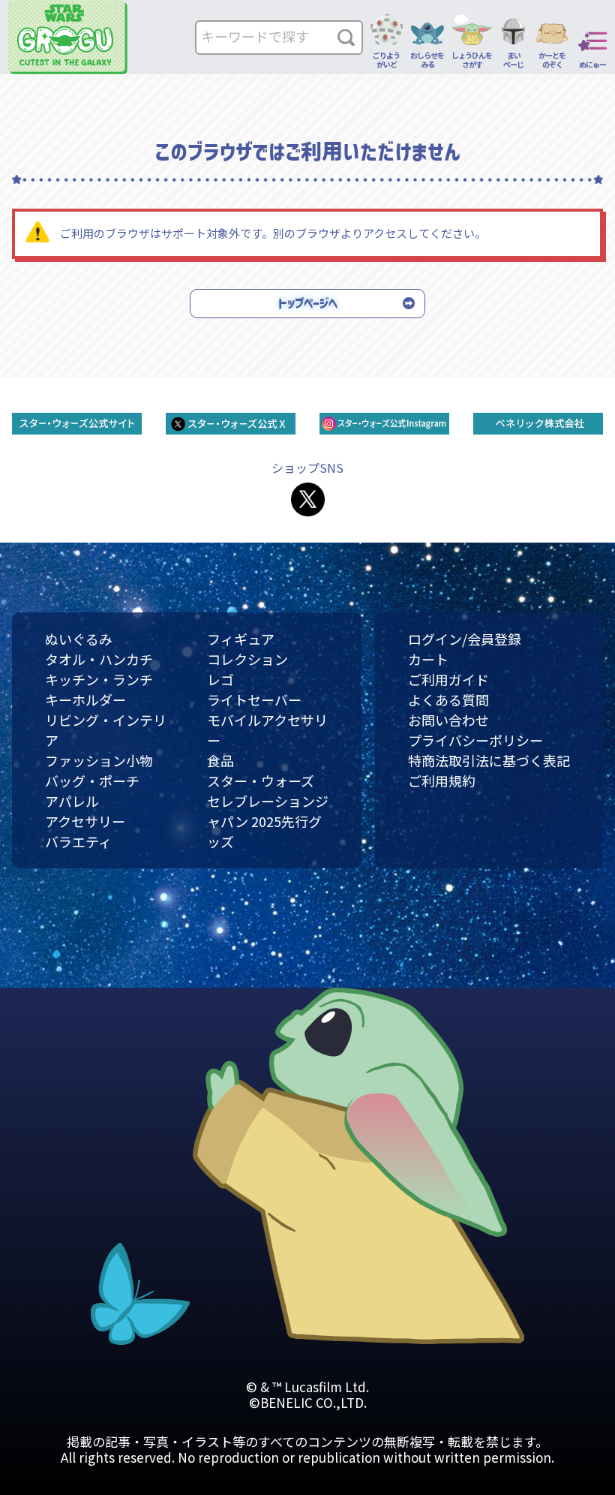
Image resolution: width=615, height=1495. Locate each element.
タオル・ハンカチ (99, 659)
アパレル (72, 801)
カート (428, 659)
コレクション (247, 659)
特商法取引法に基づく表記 (489, 760)
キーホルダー (85, 699)
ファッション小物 (99, 760)
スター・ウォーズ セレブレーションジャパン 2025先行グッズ (267, 811)
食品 (220, 760)
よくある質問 (448, 699)
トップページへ (308, 303)
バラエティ (78, 841)
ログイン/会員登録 (464, 638)
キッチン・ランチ (99, 679)
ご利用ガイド (448, 679)
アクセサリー (85, 821)
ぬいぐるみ (78, 638)
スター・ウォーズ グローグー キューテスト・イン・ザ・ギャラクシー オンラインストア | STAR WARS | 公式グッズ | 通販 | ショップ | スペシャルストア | (68, 37)
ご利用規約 (442, 780)
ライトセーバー (254, 699)
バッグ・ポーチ (92, 780)
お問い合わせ (448, 719)
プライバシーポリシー (475, 740)
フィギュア (240, 638)
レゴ (220, 679)
